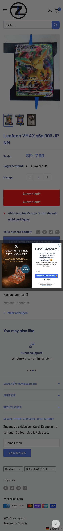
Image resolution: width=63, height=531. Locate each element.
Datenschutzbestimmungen (46, 285)
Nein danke (46, 279)
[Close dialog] (59, 245)
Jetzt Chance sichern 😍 (46, 276)
